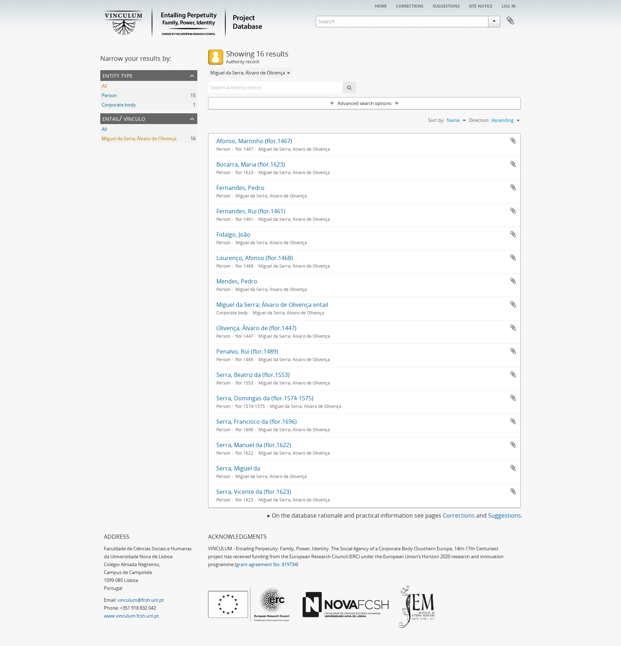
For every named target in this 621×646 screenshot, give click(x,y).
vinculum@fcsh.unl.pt (141, 600)
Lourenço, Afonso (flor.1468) (254, 258)
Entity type (117, 75)
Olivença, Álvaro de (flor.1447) (256, 328)
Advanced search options (364, 103)
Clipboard (510, 21)
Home (381, 5)
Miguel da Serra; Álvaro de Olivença (139, 138)
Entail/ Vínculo (123, 118)
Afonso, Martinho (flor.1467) (254, 141)
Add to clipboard (513, 140)
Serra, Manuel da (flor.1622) (253, 445)
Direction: (479, 120)
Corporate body (119, 104)
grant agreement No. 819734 (266, 564)
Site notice (480, 5)
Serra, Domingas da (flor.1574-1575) (264, 398)
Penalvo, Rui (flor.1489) (247, 351)
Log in (509, 5)
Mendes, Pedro (236, 281)
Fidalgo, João (233, 234)
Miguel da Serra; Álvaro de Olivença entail (272, 305)
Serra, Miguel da (238, 468)
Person (109, 95)
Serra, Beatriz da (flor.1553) (253, 375)
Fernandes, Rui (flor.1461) (250, 211)
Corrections (409, 5)
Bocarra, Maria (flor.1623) (250, 164)
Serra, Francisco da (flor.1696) (256, 422)
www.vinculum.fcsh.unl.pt (131, 616)
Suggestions (446, 5)
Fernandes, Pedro (240, 188)
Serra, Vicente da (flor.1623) (253, 492)
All (104, 86)
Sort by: (436, 120)
